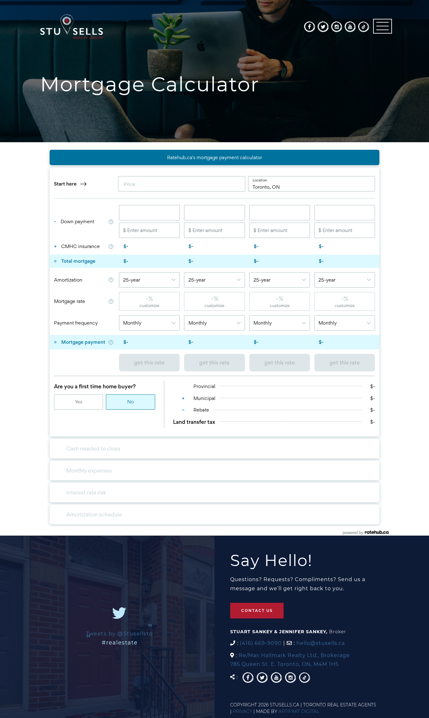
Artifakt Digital (299, 711)
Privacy (242, 711)
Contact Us (257, 610)
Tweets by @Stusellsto (119, 634)
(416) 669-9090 (261, 643)
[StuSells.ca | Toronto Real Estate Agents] (71, 26)
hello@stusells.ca (320, 643)
